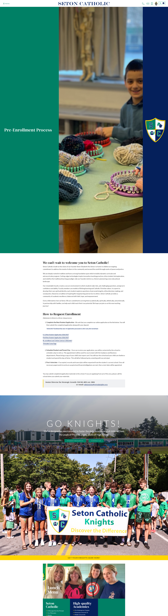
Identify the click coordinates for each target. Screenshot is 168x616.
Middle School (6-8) (80, 614)
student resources (75, 441)
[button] (6, 3)
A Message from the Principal (56, 611)
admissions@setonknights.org (95, 385)
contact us (96, 441)
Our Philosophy (52, 613)
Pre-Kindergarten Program (82, 610)
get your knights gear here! (84, 558)
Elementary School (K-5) (81, 612)
